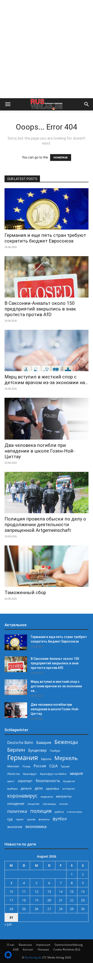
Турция (65, 766)
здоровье (52, 788)
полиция (40, 810)
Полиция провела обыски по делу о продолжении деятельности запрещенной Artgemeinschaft (45, 524)
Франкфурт (30, 773)
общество (34, 803)
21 (61, 900)
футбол (60, 818)
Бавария (43, 742)
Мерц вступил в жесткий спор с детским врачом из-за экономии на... (46, 379)
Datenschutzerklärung (69, 945)
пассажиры (49, 803)
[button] (7, 104)
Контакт (28, 949)
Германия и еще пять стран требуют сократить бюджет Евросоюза (45, 238)
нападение (15, 803)
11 (24, 891)
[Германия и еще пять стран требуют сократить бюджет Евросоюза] (46, 209)
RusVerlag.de (33, 957)
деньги (26, 788)
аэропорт (25, 781)
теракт (20, 819)
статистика (74, 811)
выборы (12, 788)
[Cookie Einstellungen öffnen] (8, 957)
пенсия (63, 803)
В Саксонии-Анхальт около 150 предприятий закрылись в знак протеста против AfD (40, 308)
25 (24, 909)
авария (76, 773)
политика (17, 811)
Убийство (13, 773)
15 (72, 891)
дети (39, 788)
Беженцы (66, 742)
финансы (44, 819)
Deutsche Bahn (20, 742)
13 (49, 891)
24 (11, 909)
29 (72, 909)
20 (49, 900)
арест (11, 781)
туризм (31, 819)
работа (59, 812)
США (53, 766)
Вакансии (25, 945)
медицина (47, 796)
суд (10, 819)
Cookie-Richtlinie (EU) (66, 949)
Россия (40, 766)
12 (36, 891)
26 (36, 909)
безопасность (48, 780)
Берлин (16, 749)
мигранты (64, 796)
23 (83, 900)
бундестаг (69, 781)
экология (14, 826)
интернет (68, 788)
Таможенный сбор (25, 592)
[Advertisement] (46, 49)
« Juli (8, 924)
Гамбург (55, 750)
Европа (46, 759)
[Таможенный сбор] (46, 566)
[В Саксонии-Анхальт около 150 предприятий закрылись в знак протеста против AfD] (46, 277)
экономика (35, 826)
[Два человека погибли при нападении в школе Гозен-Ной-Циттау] (46, 419)
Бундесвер (37, 750)
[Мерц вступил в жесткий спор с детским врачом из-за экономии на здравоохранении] (46, 350)
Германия (22, 757)
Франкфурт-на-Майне (53, 773)
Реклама (43, 949)
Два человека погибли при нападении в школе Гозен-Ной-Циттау (40, 451)
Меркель (66, 757)
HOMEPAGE (60, 157)
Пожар (26, 766)
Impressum (43, 945)
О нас (10, 945)
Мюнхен (13, 766)
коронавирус (22, 795)
